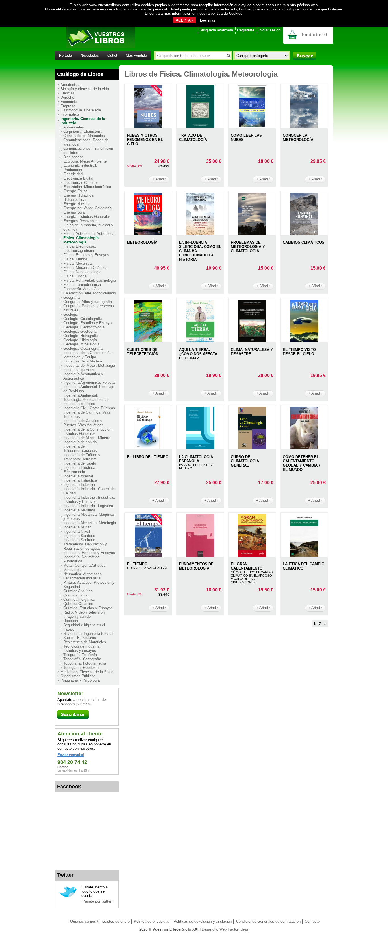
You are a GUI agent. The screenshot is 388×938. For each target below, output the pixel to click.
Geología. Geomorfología (84, 327)
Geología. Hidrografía (80, 336)
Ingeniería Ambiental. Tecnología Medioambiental (85, 397)
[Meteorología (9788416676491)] (148, 234)
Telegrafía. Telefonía (80, 655)
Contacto (312, 921)
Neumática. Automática (82, 574)
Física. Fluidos (75, 259)
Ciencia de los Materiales (84, 136)
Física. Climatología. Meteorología (81, 240)
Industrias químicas (79, 370)
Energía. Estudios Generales (87, 216)
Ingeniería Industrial (79, 484)
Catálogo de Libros (80, 74)
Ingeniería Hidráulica (80, 480)
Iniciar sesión (269, 30)
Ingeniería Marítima (79, 510)
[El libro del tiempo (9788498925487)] (148, 448)
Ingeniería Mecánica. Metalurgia (89, 523)
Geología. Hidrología (80, 340)
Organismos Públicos (78, 676)
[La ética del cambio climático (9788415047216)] (304, 555)
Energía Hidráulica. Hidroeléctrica (79, 197)
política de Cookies (226, 13)
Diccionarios (73, 157)
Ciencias (68, 93)
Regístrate (245, 30)
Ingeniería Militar (77, 527)
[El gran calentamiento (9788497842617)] (252, 555)
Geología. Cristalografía (82, 319)
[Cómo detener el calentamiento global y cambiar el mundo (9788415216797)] (304, 448)
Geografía (71, 297)
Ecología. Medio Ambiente (85, 161)
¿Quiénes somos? (83, 921)
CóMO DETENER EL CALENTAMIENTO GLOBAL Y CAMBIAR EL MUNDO (301, 463)
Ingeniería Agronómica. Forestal (89, 382)
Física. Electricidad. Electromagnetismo (79, 248)
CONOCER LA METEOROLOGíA (298, 137)
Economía (69, 102)
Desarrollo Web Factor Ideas (225, 929)
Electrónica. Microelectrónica (87, 187)
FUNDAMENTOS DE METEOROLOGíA (196, 566)
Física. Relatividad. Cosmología (89, 280)
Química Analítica (78, 591)
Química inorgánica (79, 599)
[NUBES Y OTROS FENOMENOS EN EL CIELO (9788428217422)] (148, 127)
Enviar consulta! (70, 755)
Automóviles (73, 127)
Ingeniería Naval (76, 531)
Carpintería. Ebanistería (82, 131)
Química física (75, 595)
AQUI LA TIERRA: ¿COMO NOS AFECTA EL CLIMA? (198, 353)
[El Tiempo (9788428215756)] (148, 555)
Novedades (89, 55)
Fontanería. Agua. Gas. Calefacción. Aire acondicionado (89, 291)
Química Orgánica (78, 604)
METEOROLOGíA (142, 242)
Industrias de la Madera (82, 361)
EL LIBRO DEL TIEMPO (147, 457)
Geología (70, 314)
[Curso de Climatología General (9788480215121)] (252, 448)
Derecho (67, 97)
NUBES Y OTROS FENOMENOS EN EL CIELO (145, 139)
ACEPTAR (184, 20)
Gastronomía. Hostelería (81, 110)
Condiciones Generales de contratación (268, 921)
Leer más (207, 20)
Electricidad (73, 174)
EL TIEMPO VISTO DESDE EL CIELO (299, 351)
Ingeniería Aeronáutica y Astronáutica (83, 376)
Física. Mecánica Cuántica (85, 267)
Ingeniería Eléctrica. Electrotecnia (79, 469)
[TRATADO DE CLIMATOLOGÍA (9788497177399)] (200, 127)
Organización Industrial (82, 578)
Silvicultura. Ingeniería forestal (88, 633)
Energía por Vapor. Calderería (87, 208)
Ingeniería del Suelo (79, 463)
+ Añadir (159, 179)
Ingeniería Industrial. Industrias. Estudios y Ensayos (89, 499)
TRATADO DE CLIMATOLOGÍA (193, 137)
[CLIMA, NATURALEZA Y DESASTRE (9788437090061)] (252, 341)
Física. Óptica (75, 276)
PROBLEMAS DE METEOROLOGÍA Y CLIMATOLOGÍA (248, 246)
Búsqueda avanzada (216, 30)
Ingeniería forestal (78, 476)
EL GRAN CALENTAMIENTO (246, 566)
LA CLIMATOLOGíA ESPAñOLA (196, 459)
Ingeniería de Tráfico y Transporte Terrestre (81, 457)
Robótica (70, 621)
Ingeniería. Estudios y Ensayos (89, 553)
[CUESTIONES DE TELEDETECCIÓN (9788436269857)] (148, 341)
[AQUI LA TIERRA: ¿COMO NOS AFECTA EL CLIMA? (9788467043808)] (200, 341)
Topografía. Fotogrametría (84, 663)
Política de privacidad (151, 921)
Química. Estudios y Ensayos (88, 608)
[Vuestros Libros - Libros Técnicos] (95, 46)
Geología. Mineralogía (81, 344)
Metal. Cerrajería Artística (84, 565)
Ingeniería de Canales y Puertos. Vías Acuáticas (83, 423)
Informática (70, 114)
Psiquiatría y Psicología (80, 680)
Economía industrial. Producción (80, 167)
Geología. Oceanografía (83, 348)
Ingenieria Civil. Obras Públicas (89, 408)
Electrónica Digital (78, 178)
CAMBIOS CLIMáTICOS (303, 242)
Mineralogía (72, 570)
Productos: (314, 34)
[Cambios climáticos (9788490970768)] (304, 234)
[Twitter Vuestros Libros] (68, 897)
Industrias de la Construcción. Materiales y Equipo (87, 355)
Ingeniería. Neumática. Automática (82, 559)
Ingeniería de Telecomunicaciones (80, 448)
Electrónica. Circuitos (81, 182)
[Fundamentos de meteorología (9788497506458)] (200, 555)
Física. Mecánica (77, 263)
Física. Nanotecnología (82, 272)
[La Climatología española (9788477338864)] (200, 448)
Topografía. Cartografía (82, 659)
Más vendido (136, 55)
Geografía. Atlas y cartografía (87, 302)
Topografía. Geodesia (81, 667)
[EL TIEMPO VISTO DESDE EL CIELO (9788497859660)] (304, 341)
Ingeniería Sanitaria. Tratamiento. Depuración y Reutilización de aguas (85, 544)
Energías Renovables (81, 221)
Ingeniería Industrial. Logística (88, 506)
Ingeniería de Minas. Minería (86, 438)
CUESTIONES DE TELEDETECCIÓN (142, 351)
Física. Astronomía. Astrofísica (88, 233)
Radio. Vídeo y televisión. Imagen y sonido (84, 614)
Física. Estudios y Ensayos (86, 255)
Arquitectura (70, 85)
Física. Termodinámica (82, 285)
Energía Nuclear (76, 204)
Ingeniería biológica (79, 404)
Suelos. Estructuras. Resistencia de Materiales (84, 640)
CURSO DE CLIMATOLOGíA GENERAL (245, 461)
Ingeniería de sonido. (80, 442)
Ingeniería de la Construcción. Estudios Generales (87, 431)
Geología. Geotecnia (80, 331)
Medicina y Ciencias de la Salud (87, 672)
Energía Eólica (75, 191)
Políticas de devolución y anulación (203, 921)
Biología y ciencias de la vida (85, 89)
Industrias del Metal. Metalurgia (89, 365)
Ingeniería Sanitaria (79, 536)
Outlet (112, 55)
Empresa (68, 106)
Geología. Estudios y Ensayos (88, 323)
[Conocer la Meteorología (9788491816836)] (304, 127)
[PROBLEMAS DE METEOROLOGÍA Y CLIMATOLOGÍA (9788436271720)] (252, 234)
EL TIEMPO (137, 564)
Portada (65, 55)
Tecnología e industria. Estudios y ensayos (82, 648)
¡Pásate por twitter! (96, 901)
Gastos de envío (116, 921)
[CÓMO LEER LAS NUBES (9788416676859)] (252, 127)
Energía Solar (74, 212)
